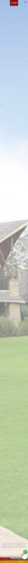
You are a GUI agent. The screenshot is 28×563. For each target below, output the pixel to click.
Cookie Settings (5, 559)
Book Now (21, 561)
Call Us (7, 561)
